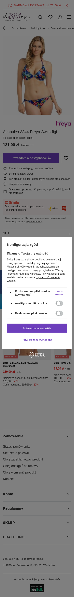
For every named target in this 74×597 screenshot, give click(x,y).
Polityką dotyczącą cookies (41, 262)
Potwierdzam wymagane (37, 339)
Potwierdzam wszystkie (37, 328)
